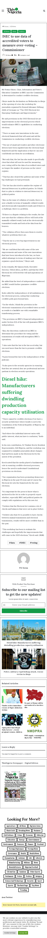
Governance (12, 853)
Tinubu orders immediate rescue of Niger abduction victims (12, 708)
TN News (8, 55)
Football (40, 844)
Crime (19, 835)
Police (19, 876)
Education (11, 840)
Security (30, 881)
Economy (29, 835)
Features (20, 844)
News (14, 31)
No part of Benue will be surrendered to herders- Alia (34, 705)
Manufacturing (14, 863)
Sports (10, 885)
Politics (22, 31)
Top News (35, 885)
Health (23, 853)
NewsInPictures (15, 867)
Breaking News (24, 831)
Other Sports (35, 872)
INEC (23, 543)
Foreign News (33, 849)
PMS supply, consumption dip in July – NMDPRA (34, 736)
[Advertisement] (32, 8)
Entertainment (34, 840)
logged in (14, 754)
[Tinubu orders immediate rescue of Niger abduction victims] (12, 696)
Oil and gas (11, 872)
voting (34, 543)
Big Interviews (35, 826)
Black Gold (11, 831)
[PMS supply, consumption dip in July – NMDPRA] (34, 723)
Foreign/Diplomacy (16, 849)
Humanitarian (9, 858)
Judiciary (21, 858)
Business (37, 831)
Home (6, 26)
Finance (30, 844)
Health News (34, 853)
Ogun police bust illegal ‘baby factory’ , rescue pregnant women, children (12, 730)
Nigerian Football (31, 867)
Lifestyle (39, 858)
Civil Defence (8, 835)
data (13, 543)
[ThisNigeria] (14, 10)
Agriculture (11, 826)
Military (27, 863)
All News (13, 26)
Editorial (40, 835)
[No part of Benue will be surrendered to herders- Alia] (34, 695)
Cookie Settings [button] (10, 933)
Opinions (22, 872)
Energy (22, 840)
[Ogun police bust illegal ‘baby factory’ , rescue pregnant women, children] (12, 719)
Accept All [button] (23, 933)
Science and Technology (14, 881)
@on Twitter (7, 897)
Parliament (9, 876)
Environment (8, 844)
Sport (40, 881)
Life (30, 858)
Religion (39, 876)
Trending (23, 890)
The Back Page (22, 885)
